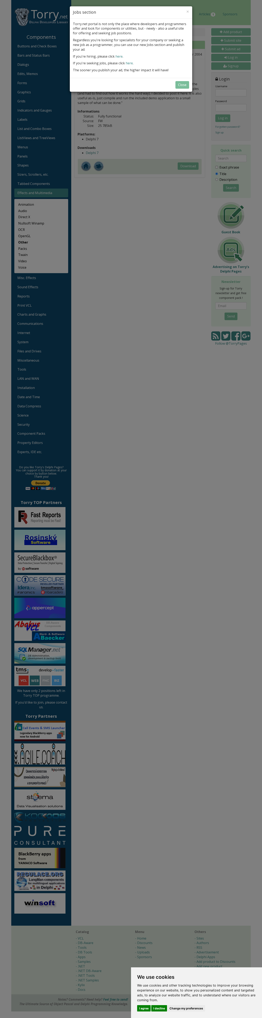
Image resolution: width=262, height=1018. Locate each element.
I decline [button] (159, 1008)
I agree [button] (144, 1008)
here (119, 56)
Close (182, 85)
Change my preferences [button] (186, 1008)
